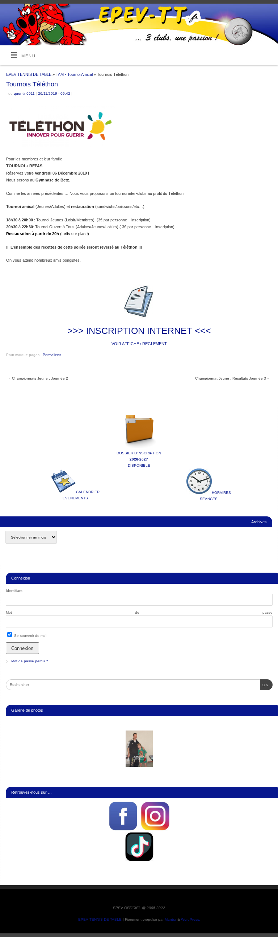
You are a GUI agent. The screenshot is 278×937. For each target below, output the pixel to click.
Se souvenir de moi (29, 636)
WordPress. (190, 919)
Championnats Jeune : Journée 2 (38, 378)
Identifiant (14, 591)
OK (264, 685)
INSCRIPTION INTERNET (139, 331)
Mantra (170, 919)
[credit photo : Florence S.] (139, 749)
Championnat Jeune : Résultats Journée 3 (232, 378)
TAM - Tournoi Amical (74, 74)
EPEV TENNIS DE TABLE (28, 74)
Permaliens (52, 355)
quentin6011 (24, 93)
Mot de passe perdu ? (29, 661)
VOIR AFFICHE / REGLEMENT (139, 343)
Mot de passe (139, 612)
